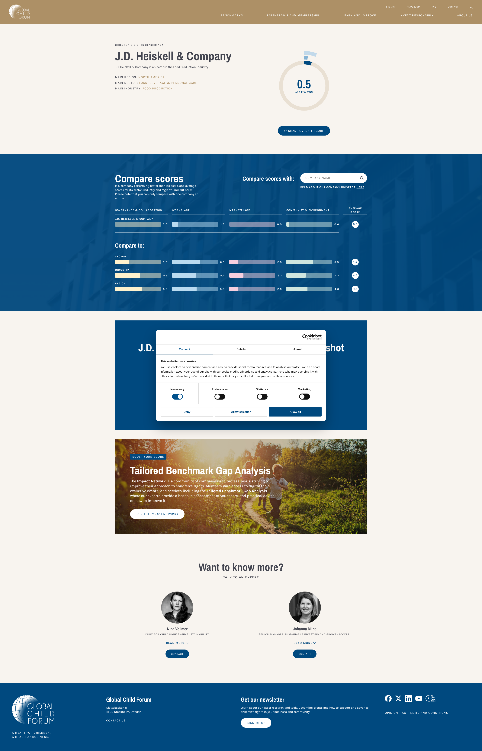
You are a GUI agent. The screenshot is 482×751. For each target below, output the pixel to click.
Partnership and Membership (293, 15)
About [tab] (297, 349)
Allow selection (241, 411)
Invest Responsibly (417, 15)
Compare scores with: (268, 179)
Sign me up (256, 723)
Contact (453, 7)
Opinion (391, 712)
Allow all (295, 411)
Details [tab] (241, 349)
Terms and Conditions (428, 712)
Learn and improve (359, 15)
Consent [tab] (184, 349)
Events (390, 7)
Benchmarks (231, 15)
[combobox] (333, 178)
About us (465, 15)
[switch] (219, 397)
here (360, 187)
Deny (187, 411)
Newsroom (413, 7)
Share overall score (305, 131)
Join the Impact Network (157, 514)
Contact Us (116, 720)
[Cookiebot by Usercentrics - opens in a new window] (305, 337)
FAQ (434, 7)
